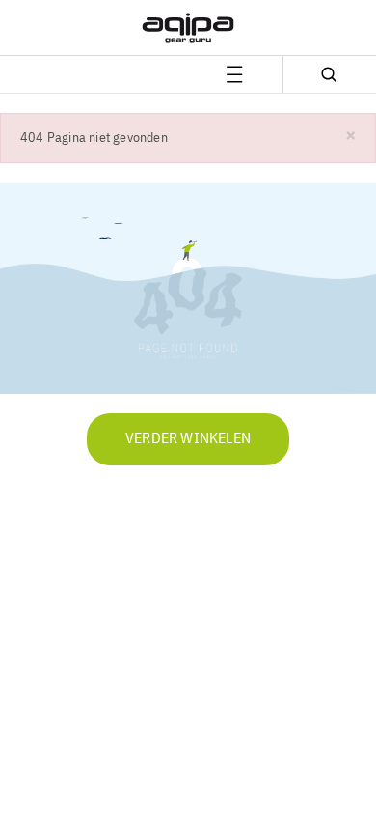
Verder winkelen (188, 439)
